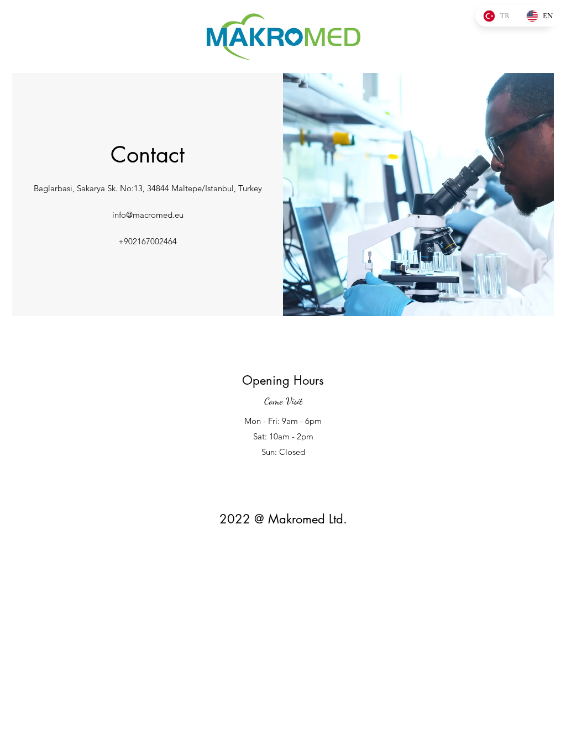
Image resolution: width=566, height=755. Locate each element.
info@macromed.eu (148, 214)
